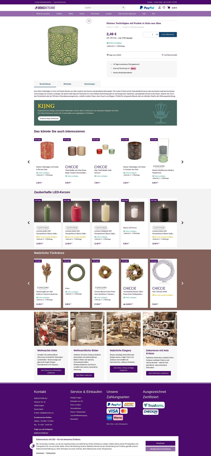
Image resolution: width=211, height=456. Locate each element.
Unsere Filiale (158, 2)
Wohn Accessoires (137, 27)
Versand (129, 38)
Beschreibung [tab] (45, 84)
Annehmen (160, 443)
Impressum (40, 453)
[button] (159, 7)
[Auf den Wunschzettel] (88, 21)
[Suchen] (123, 7)
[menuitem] (43, 13)
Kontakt (149, 2)
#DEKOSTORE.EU (41, 433)
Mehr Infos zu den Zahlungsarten (117, 424)
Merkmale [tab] (67, 84)
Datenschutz (50, 453)
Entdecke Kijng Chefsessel (49, 118)
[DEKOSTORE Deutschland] (44, 7)
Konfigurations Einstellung (160, 449)
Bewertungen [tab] (90, 84)
